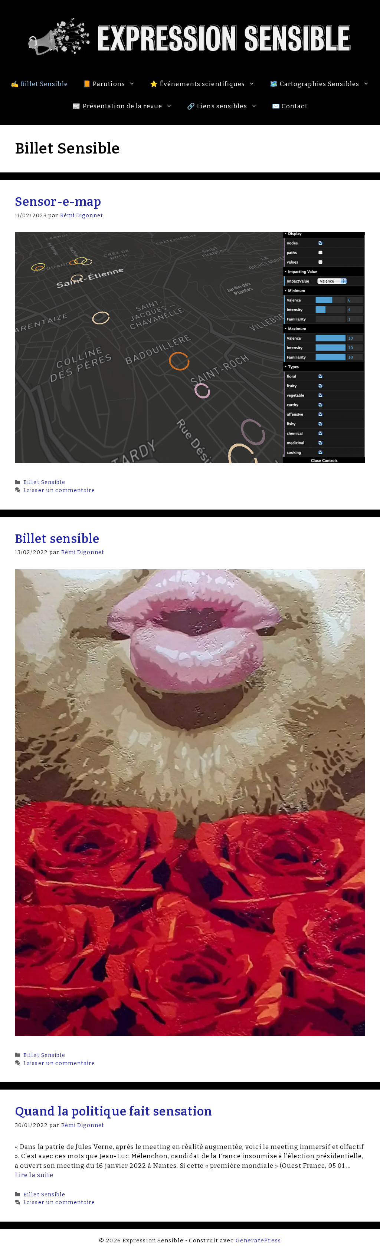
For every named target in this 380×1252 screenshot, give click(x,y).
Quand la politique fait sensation (113, 1111)
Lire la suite (34, 1175)
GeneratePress (258, 1240)
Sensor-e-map (58, 202)
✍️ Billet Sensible (39, 84)
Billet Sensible (44, 482)
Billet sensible (57, 539)
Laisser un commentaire (59, 490)
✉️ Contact (290, 106)
